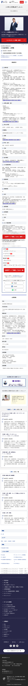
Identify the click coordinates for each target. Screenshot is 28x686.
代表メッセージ (7, 625)
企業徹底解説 (7, 589)
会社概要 (5, 629)
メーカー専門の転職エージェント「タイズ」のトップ (9, 568)
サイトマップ (7, 595)
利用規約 (4, 669)
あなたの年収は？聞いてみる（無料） (11, 161)
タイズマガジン (7, 593)
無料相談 (21, 2)
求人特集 (6, 582)
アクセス (5, 632)
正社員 (3, 554)
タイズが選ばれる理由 (8, 604)
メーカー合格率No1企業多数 (9, 606)
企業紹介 (6, 621)
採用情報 (5, 641)
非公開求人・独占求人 (8, 611)
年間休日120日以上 (19, 557)
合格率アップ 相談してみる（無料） (14, 236)
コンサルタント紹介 (8, 631)
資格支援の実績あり (6, 563)
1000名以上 (17, 563)
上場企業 (4, 557)
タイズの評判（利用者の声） (9, 613)
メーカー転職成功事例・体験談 (11, 591)
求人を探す (21, 568)
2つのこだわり (7, 627)
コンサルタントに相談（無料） (14, 40)
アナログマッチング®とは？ (9, 608)
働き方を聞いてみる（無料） (9, 203)
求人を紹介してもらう (9, 584)
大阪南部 (9, 541)
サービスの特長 (7, 602)
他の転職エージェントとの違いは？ (11, 609)
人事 (3, 534)
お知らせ (5, 636)
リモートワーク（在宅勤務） (20, 554)
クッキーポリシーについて (7, 672)
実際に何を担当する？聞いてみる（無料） (12, 100)
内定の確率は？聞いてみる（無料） (10, 121)
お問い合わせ (21, 642)
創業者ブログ (6, 634)
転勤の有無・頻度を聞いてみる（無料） (11, 139)
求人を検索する (14, 11)
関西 (2, 541)
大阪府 (5, 541)
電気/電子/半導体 (5, 548)
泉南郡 (13, 541)
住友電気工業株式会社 (6, 45)
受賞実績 (6, 580)
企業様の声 (6, 615)
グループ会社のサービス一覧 (14, 650)
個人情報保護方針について (7, 671)
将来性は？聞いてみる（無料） (13, 333)
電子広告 (14, 642)
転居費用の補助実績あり (7, 559)
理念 (5, 624)
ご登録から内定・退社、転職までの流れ (13, 587)
